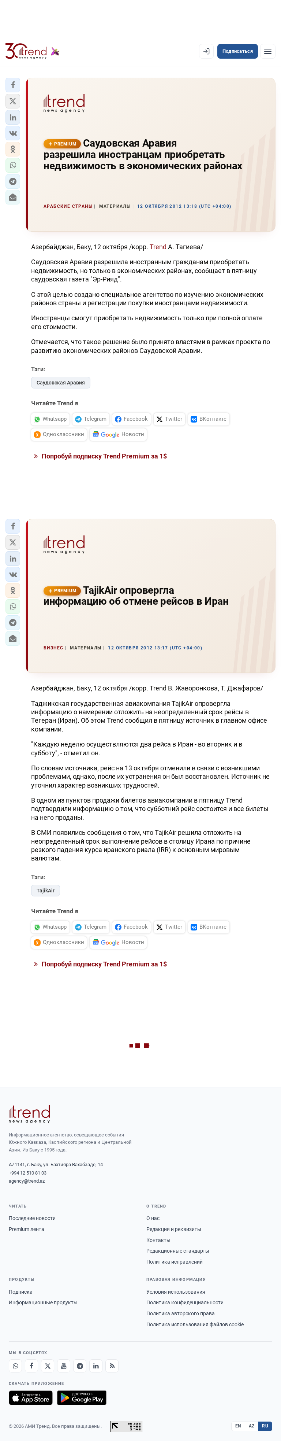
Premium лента (26, 1229)
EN (238, 1426)
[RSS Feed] (112, 1365)
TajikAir (46, 890)
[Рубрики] (268, 51)
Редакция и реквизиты (173, 1229)
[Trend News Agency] (29, 1114)
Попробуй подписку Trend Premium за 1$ (103, 456)
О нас (153, 1218)
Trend (158, 247)
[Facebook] (31, 1365)
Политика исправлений (174, 1262)
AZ (252, 1426)
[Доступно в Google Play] (81, 1397)
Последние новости (32, 1218)
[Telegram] (79, 1365)
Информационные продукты (43, 1302)
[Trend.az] (32, 51)
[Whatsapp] (15, 1365)
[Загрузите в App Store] (31, 1397)
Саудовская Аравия (61, 383)
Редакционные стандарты (177, 1251)
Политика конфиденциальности (185, 1302)
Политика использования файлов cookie (195, 1324)
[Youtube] (63, 1365)
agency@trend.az (27, 1181)
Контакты (158, 1240)
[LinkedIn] (95, 1365)
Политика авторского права (180, 1313)
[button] (13, 85)
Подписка (21, 1292)
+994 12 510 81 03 (27, 1173)
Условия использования (175, 1292)
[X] (47, 1365)
